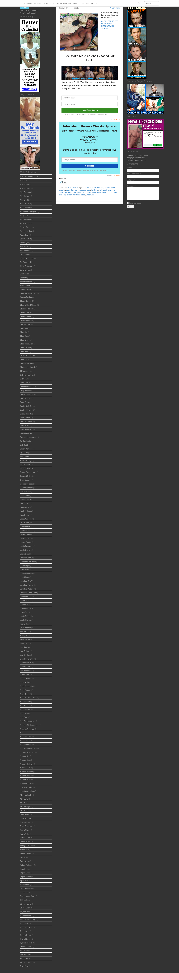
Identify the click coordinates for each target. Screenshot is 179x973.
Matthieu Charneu (27, 729)
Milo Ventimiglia (26, 787)
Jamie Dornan (25, 550)
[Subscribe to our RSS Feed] (139, 3)
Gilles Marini (25, 495)
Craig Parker (25, 390)
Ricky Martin (73, 187)
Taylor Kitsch (25, 911)
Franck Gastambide (27, 472)
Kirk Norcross (25, 647)
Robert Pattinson (26, 865)
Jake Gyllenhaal (26, 530)
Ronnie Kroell (25, 869)
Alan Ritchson (25, 192)
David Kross (24, 425)
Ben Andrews (25, 250)
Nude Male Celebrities (32, 3)
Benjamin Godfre (26, 258)
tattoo (83, 195)
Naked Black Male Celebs (67, 3)
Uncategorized (25, 946)
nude (94, 192)
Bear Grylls (24, 242)
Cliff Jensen (24, 371)
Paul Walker (24, 830)
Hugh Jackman (26, 511)
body (102, 187)
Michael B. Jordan (27, 752)
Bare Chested (25, 239)
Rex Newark (24, 857)
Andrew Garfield (26, 219)
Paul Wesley (25, 834)
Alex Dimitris (25, 200)
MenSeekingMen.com (28, 748)
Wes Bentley (25, 954)
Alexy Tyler (24, 215)
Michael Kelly (25, 767)
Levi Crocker (25, 655)
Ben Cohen (24, 254)
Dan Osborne (25, 398)
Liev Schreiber (25, 670)
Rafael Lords (25, 838)
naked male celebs (27, 791)
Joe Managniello (26, 573)
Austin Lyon (24, 235)
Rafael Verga (25, 841)
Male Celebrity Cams (89, 3)
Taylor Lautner (25, 915)
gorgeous (82, 190)
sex (60, 195)
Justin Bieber (25, 616)
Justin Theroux (26, 620)
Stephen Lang (25, 904)
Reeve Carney (25, 853)
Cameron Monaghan (28, 293)
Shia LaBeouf (25, 900)
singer (69, 195)
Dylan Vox (24, 452)
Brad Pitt (23, 277)
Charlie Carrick (26, 312)
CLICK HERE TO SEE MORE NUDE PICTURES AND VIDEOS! (109, 25)
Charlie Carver (25, 316)
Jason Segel (25, 565)
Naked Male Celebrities (29, 10)
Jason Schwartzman (28, 561)
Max (21, 732)
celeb (113, 187)
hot (114, 190)
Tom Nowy (24, 931)
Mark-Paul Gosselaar (28, 697)
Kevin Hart (24, 643)
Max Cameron (25, 736)
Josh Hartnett (25, 600)
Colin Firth (24, 382)
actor (89, 187)
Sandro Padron (26, 888)
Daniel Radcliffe (26, 406)
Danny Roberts (26, 414)
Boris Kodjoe (25, 270)
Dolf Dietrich (24, 445)
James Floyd (25, 538)
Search (24, 7)
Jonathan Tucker (26, 585)
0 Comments (115, 8)
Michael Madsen (26, 771)
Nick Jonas (24, 802)
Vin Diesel (24, 950)
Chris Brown (24, 328)
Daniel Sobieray (26, 410)
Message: (131, 186)
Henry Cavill (24, 507)
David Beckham (26, 421)
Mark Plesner (25, 690)
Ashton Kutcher (26, 231)
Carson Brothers (26, 297)
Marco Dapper (25, 678)
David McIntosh (26, 429)
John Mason (25, 577)
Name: (130, 167)
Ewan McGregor (26, 460)
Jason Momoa (25, 557)
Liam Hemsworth (26, 659)
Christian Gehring (27, 363)
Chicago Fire (25, 324)
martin (84, 192)
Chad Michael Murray (28, 305)
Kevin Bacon (25, 639)
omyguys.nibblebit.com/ (136, 157)
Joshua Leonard (26, 608)
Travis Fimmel (25, 939)
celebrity (62, 190)
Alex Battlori (24, 196)
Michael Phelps (26, 775)
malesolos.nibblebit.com (136, 160)
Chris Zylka (24, 359)
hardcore (94, 190)
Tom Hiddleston (26, 927)
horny (110, 190)
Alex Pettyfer (25, 207)
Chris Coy (24, 332)
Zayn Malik (24, 966)
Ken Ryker (24, 631)
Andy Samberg (26, 223)
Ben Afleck (24, 246)
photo (110, 192)
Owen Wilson (25, 822)
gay (76, 190)
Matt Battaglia (25, 701)
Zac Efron (24, 958)
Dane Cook (24, 402)
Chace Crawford (26, 301)
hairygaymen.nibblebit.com (137, 155)
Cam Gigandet (25, 289)
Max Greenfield (26, 744)
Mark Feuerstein (26, 686)
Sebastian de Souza (28, 896)
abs (84, 187)
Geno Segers (25, 480)
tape (78, 195)
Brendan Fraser (26, 281)
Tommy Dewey (26, 935)
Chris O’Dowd (25, 347)
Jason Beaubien (26, 554)
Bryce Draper (25, 285)
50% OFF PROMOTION (29, 176)
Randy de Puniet (26, 845)
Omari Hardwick (26, 818)
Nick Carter (24, 799)
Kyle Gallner (24, 651)
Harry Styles (24, 503)
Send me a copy (135, 203)
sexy (64, 195)
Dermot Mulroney (26, 433)
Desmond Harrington (28, 437)
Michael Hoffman (26, 764)
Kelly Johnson (25, 627)
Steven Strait (25, 908)
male (74, 192)
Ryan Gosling (25, 880)
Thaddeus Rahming (27, 919)
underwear (90, 195)
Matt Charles (25, 709)
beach (94, 187)
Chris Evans (24, 340)
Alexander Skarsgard (28, 211)
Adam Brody (25, 184)
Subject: (131, 180)
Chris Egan (24, 336)
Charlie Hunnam (26, 320)
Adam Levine (25, 188)
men (89, 192)
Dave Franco (25, 417)
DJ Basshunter (25, 441)
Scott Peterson (25, 892)
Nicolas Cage (25, 806)
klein (65, 192)
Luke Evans (24, 674)
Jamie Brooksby (26, 546)
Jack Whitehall (25, 519)
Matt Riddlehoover (27, 721)
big (98, 187)
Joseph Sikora (25, 596)
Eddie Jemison (25, 456)
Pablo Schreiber (26, 826)
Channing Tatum (26, 309)
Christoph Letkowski (28, 367)
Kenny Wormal (25, 635)
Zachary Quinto (26, 962)
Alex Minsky (24, 204)
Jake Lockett (25, 534)
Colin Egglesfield (26, 375)
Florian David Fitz (27, 468)
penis (99, 192)
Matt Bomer (24, 705)
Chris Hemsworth (26, 344)
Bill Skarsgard (25, 262)
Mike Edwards (25, 783)
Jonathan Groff (26, 581)
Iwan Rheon (24, 515)
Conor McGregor (26, 386)
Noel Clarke (24, 814)
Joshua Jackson (26, 604)
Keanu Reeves (25, 624)
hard (88, 190)
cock (68, 190)
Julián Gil (23, 612)
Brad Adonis (24, 274)
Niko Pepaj (24, 810)
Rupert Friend (25, 876)
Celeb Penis (49, 3)
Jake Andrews (25, 526)
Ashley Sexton (25, 227)
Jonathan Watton (26, 589)
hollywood (103, 190)
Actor (22, 180)
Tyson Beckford (26, 943)
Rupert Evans (25, 873)
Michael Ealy (25, 760)
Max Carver (24, 740)
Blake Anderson (26, 266)
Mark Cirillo (24, 682)
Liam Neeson (25, 666)
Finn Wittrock (25, 464)
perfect (104, 192)
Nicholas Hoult (25, 795)
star (74, 195)
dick (72, 190)
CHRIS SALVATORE (27, 355)
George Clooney (26, 487)
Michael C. (24, 756)
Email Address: (134, 173)
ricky (115, 192)
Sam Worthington (26, 884)
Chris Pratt (24, 351)
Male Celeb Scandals (28, 13)
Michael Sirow (25, 779)
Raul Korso (24, 849)
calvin (107, 187)
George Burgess (26, 484)
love (69, 192)
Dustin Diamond (26, 449)
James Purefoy (26, 542)
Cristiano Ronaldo (27, 394)
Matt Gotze (24, 717)
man (79, 192)
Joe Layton (24, 569)
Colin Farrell (24, 379)
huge (61, 192)
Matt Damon (25, 713)
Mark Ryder (24, 694)
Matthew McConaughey (29, 725)
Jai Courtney (25, 522)
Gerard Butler (25, 491)
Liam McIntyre (25, 662)
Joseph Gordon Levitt (28, 592)
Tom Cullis (24, 923)
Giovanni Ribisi (26, 499)
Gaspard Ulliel (25, 476)
